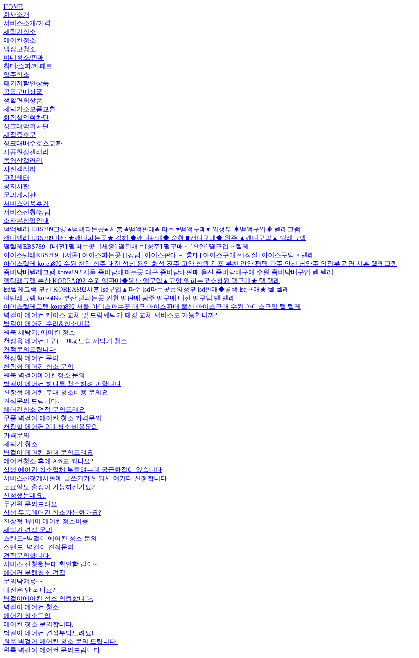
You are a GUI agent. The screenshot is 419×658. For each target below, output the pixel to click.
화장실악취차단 (26, 117)
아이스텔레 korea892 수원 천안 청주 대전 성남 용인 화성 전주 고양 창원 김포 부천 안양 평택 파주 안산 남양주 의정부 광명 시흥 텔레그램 (200, 263)
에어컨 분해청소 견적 (34, 572)
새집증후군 (19, 134)
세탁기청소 (19, 31)
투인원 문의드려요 (30, 504)
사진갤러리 (19, 169)
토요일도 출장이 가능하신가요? (49, 486)
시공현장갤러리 (26, 151)
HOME (13, 6)
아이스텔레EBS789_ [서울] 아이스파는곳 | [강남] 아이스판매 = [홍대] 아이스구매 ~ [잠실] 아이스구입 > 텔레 (158, 255)
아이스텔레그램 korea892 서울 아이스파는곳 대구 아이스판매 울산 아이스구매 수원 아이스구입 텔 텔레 (152, 306)
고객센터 (16, 177)
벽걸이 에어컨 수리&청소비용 (46, 323)
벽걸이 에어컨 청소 (31, 607)
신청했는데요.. (24, 495)
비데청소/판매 (23, 57)
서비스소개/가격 (27, 23)
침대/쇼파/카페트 (27, 66)
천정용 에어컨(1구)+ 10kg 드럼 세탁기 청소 (65, 340)
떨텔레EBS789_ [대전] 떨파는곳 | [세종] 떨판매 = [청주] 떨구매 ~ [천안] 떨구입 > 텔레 (126, 246)
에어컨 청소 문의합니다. (38, 624)
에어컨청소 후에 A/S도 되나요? (48, 461)
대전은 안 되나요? (29, 589)
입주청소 (16, 74)
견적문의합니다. (27, 555)
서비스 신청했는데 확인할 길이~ (50, 564)
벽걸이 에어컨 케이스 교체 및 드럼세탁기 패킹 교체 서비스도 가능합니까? (110, 315)
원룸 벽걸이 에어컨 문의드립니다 (51, 650)
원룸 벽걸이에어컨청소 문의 (44, 375)
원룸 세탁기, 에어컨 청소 (39, 332)
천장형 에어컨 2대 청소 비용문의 (50, 426)
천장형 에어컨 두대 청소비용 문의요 (55, 392)
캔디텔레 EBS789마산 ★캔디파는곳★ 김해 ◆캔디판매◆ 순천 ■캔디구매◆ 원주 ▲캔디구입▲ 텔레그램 (154, 237)
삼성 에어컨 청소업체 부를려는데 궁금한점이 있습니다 (82, 469)
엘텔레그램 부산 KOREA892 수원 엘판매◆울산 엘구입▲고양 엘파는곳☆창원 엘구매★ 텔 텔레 (141, 280)
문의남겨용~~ (23, 581)
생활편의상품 (23, 100)
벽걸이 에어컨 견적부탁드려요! (48, 632)
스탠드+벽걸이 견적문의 (38, 546)
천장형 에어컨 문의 (31, 358)
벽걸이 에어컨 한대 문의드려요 (48, 452)
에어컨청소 (19, 40)
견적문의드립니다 (29, 349)
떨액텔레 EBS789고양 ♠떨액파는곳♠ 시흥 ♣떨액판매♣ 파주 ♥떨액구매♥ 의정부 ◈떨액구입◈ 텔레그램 (151, 229)
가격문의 (16, 435)
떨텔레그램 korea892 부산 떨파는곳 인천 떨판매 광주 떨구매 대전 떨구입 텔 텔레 (119, 297)
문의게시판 (19, 194)
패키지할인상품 (26, 83)
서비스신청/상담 (27, 212)
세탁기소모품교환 (29, 109)
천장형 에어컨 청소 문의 (38, 366)
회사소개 (16, 14)
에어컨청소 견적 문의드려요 (44, 409)
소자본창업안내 (26, 220)
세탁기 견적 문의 (27, 529)
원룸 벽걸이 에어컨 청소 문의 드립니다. (60, 641)
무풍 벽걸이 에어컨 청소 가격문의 (52, 418)
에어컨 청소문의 (27, 615)
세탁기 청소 (20, 443)
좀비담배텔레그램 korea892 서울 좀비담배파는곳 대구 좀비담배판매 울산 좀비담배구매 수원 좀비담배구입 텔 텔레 (168, 272)
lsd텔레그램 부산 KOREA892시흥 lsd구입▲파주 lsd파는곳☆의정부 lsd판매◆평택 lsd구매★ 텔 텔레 (146, 289)
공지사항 (16, 186)
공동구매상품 (23, 91)
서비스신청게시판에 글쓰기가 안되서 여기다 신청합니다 (85, 478)
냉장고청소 (19, 48)
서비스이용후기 (26, 203)
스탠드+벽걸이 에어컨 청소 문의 (50, 538)
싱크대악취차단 (26, 126)
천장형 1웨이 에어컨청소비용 (45, 521)
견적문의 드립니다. (31, 400)
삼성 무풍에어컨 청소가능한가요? (52, 512)
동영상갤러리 (23, 160)
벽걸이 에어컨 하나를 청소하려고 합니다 (62, 383)
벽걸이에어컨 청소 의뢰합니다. (48, 598)
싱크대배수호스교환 (32, 143)
